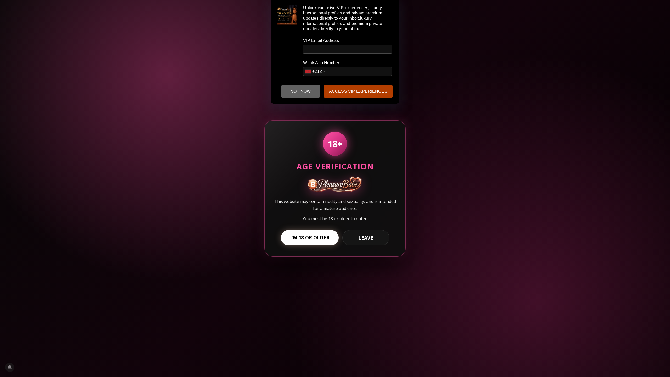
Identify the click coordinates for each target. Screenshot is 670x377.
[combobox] (315, 71)
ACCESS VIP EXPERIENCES (358, 91)
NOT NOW (300, 91)
